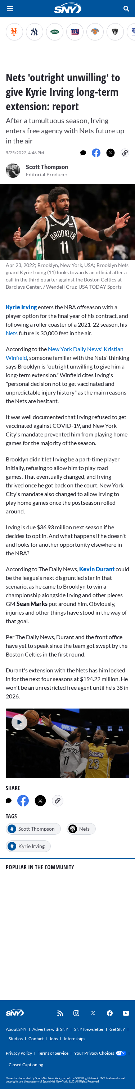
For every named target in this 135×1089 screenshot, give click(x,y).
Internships (74, 1038)
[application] (67, 743)
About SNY (16, 1029)
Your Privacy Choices (94, 1053)
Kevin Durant (96, 568)
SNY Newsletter (89, 1029)
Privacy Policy (19, 1053)
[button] (16, 719)
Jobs (53, 1038)
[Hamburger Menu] (10, 8)
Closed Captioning (26, 1064)
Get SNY (117, 1029)
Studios (16, 1038)
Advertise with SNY (50, 1029)
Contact (36, 1038)
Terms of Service (53, 1053)
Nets (12, 333)
